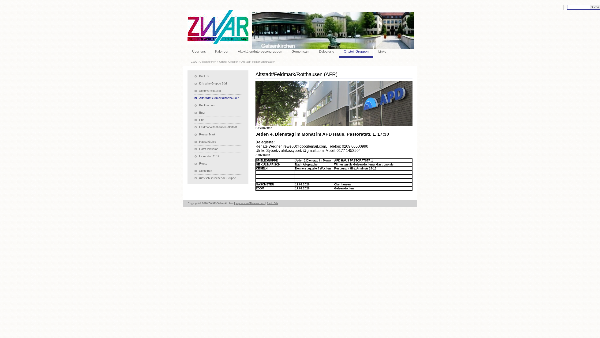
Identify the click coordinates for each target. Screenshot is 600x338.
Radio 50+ (272, 203)
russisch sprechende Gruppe (217, 178)
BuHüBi (204, 76)
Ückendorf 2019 (209, 156)
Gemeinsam (301, 51)
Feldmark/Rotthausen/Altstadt (218, 127)
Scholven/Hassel (210, 90)
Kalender (222, 51)
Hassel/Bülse (207, 141)
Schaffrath (205, 171)
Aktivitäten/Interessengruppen (260, 51)
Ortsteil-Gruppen (356, 51)
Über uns (199, 51)
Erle (201, 120)
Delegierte (326, 51)
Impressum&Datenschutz (250, 203)
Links (382, 51)
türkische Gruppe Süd (213, 83)
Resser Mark (207, 134)
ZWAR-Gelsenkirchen (203, 61)
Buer (202, 112)
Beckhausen (207, 105)
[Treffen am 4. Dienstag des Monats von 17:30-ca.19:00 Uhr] (333, 103)
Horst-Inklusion (208, 149)
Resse (203, 163)
